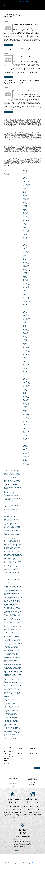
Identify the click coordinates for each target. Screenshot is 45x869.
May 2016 (25, 343)
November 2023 (26, 217)
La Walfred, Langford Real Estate (22, 132)
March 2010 (25, 446)
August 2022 (26, 238)
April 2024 (25, 210)
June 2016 (25, 342)
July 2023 (25, 223)
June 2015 (25, 358)
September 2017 (26, 321)
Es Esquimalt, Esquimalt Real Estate (22, 125)
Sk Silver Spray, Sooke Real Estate (11, 653)
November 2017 (26, 318)
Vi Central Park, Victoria (9, 700)
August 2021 (25, 255)
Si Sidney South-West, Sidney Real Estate (13, 643)
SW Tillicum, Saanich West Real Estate (12, 688)
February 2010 (26, 448)
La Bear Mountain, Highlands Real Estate (12, 540)
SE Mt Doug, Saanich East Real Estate (12, 628)
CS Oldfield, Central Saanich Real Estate (23, 121)
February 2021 (26, 263)
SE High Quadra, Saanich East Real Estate (13, 621)
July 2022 (25, 240)
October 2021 (26, 252)
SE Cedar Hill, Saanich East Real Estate (12, 615)
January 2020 (26, 282)
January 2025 (26, 198)
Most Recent (25, 170)
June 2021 (25, 258)
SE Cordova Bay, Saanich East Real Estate (13, 616)
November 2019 (26, 284)
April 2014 (25, 378)
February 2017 (26, 330)
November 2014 (26, 368)
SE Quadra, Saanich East (26, 144)
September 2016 (26, 337)
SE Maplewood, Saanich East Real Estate (30, 143)
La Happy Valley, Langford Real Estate (12, 550)
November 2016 (26, 335)
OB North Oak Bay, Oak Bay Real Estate (25, 139)
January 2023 (26, 231)
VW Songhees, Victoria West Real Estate (21, 162)
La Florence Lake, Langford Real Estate (12, 544)
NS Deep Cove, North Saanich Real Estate (19, 137)
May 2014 (25, 376)
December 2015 (26, 350)
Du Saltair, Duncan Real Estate (22, 124)
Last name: (32, 748)
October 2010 (26, 436)
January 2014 (26, 382)
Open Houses (7, 173)
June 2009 (25, 459)
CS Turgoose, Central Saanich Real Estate (23, 122)
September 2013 (26, 388)
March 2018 (25, 312)
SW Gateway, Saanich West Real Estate (12, 664)
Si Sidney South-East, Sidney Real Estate (33, 146)
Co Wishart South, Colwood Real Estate (29, 119)
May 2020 (25, 276)
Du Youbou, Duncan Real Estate (11, 519)
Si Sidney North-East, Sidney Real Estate (12, 639)
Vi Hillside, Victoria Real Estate (35, 158)
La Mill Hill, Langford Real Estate (26, 131)
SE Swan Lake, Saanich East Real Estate (21, 145)
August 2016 (25, 339)
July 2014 (25, 374)
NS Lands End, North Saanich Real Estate (31, 137)
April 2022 (25, 244)
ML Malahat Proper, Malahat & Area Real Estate (33, 134)
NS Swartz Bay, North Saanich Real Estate (31, 138)
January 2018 (26, 315)
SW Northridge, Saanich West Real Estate (24, 153)
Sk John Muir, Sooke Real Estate (12, 148)
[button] (4, 766)
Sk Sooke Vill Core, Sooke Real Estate (24, 149)
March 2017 (25, 329)
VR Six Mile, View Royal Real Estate (36, 161)
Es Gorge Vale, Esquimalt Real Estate (33, 125)
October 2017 (26, 319)
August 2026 (26, 171)
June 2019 (25, 291)
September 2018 (26, 304)
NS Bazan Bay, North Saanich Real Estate (32, 136)
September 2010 (26, 438)
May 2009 (25, 460)
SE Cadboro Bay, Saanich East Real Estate (13, 612)
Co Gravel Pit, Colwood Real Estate (11, 473)
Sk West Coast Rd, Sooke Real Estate (35, 149)
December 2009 (26, 450)
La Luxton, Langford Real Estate (16, 131)
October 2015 (26, 353)
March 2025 (25, 195)
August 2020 (26, 272)
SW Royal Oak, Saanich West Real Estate (12, 682)
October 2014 (26, 369)
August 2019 (25, 289)
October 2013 (26, 386)
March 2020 (25, 279)
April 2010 (25, 445)
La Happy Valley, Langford (9, 548)
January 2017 (26, 332)
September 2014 (26, 371)
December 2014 (26, 367)
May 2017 (25, 326)
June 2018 (25, 308)
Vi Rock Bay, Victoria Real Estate (11, 720)
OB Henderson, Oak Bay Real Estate (15, 139)
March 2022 (25, 245)
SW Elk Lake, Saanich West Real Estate (32, 150)
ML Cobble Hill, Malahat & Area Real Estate (20, 134)
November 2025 (26, 184)
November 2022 (26, 234)
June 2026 (25, 174)
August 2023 (26, 221)
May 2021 (25, 259)
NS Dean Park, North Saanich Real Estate (13, 589)
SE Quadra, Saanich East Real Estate (35, 144)
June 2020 (25, 275)
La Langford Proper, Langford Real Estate (13, 555)
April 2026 (25, 177)
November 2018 (26, 301)
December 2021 (26, 249)
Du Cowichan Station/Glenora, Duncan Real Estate (24, 123)
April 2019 (25, 294)
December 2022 (26, 233)
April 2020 (25, 277)
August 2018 (25, 305)
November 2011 (26, 418)
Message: (20, 758)
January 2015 (26, 365)
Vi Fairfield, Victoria (8, 707)
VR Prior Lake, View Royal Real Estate (25, 161)
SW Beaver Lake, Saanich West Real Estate (20, 150)
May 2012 (25, 410)
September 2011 (26, 421)
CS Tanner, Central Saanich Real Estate (11, 122)
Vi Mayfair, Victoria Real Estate (26, 159)
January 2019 (26, 298)
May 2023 (25, 226)
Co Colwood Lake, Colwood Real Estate (12, 471)
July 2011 (25, 424)
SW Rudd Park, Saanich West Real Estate (13, 684)
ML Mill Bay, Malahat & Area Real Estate (12, 577)
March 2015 (25, 362)
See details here (16, 26)
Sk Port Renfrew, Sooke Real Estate (22, 148)
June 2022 (25, 241)
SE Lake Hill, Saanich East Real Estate (12, 622)
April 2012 (25, 411)
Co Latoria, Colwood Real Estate (28, 117)
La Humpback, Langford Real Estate (11, 551)
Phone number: (33, 753)
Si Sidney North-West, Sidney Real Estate (21, 146)
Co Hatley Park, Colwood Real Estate (9, 117)
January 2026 (26, 181)
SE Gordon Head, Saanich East (10, 618)
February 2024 (26, 213)
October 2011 (26, 420)
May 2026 (25, 175)
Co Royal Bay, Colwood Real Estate (12, 118)
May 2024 (25, 209)
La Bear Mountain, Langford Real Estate (12, 541)
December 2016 (26, 333)
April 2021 (25, 261)
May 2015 (25, 360)
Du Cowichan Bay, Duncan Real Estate (11, 123)
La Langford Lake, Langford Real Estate (12, 554)
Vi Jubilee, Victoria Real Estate (17, 159)
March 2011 (25, 429)
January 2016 (26, 348)
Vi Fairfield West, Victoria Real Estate (32, 157)
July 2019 (25, 290)
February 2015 (26, 364)
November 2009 (26, 452)
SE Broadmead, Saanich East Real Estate (12, 611)
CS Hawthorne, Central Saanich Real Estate (23, 120)
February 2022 (26, 247)
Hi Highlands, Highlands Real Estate (11, 534)
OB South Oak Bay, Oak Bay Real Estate (12, 603)
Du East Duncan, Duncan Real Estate (12, 513)
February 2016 (26, 347)
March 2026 (25, 178)
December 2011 (26, 417)
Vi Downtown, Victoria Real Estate (11, 157)
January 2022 (26, 248)
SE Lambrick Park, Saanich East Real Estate (17, 143)
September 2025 (26, 187)
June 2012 (25, 409)
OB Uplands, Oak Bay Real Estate (11, 604)
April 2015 (25, 361)
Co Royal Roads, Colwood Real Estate (23, 118)
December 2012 (26, 400)
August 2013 (25, 389)
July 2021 (25, 256)
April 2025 (25, 194)
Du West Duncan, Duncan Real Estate (32, 124)
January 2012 (26, 415)
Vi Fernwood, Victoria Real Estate (20, 158)
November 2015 (26, 351)
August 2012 (25, 406)
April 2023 (25, 227)
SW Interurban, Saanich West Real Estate (25, 152)
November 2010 (26, 435)
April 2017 (25, 328)
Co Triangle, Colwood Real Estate (11, 484)
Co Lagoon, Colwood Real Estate (18, 117)
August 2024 (26, 205)
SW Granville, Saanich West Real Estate (13, 152)
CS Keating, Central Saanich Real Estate (11, 121)
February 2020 (26, 280)
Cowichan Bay (37, 119)
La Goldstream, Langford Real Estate (12, 547)
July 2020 (25, 273)
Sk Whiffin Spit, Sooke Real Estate (8, 150)
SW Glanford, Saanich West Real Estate (28, 151)
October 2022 (26, 235)
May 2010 (25, 443)
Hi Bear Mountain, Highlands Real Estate (12, 530)
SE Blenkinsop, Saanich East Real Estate (12, 610)
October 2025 (26, 185)
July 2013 (25, 390)
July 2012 (25, 407)
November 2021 (26, 251)
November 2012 (26, 402)
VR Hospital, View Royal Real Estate (14, 161)
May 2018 (25, 309)
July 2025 (25, 189)
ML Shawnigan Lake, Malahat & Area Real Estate (21, 135)
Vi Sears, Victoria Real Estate (31, 160)
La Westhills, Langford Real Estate (32, 132)
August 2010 (25, 439)
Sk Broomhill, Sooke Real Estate (29, 147)
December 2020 (26, 266)
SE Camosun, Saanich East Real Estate (12, 614)
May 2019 (25, 293)
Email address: (21, 753)
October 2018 (26, 302)
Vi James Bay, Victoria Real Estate (11, 714)
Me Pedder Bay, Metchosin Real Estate (12, 570)
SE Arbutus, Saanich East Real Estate (12, 608)
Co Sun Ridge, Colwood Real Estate (33, 118)
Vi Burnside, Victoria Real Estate (10, 699)
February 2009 (26, 463)
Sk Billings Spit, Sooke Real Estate (20, 147)
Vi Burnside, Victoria (8, 697)
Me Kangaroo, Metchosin (9, 565)
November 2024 (26, 201)
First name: (21, 748)
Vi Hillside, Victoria (28, 158)
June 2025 (25, 191)
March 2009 (25, 462)
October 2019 (26, 286)
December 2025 (26, 182)
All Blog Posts (7, 170)
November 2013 (26, 385)
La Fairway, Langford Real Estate (11, 543)
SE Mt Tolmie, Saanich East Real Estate (16, 144)
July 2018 (25, 307)
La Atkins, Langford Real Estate (10, 538)
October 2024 (26, 202)
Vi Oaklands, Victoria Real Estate (35, 159)
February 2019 (26, 297)
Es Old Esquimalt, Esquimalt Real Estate (20, 126)
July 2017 (25, 323)
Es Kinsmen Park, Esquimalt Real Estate (12, 524)
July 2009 (25, 457)
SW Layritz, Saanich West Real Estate (12, 672)
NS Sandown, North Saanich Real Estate (19, 138)
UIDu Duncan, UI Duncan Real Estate (12, 693)
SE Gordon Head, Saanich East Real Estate (13, 619)
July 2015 (25, 357)
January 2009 (26, 464)
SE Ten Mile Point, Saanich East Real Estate (34, 145)
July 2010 (25, 441)
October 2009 (26, 453)
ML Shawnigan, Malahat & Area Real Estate (35, 135)
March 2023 (25, 228)
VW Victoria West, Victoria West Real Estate (33, 162)
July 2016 (25, 340)
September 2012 (26, 404)
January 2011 (25, 432)
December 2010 (26, 434)
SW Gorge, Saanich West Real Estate (12, 668)
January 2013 (26, 399)
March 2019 (25, 295)
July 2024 (25, 206)
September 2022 (26, 237)
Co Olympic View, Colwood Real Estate (12, 478)
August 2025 (26, 188)
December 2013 (26, 383)
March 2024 (25, 212)
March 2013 (25, 396)
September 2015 (26, 354)
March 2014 (25, 379)
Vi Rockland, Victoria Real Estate (17, 160)
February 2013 (26, 397)
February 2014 (26, 381)
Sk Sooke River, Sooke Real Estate (14, 149)
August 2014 (25, 372)
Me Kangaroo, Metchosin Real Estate (12, 133)
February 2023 (26, 230)
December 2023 (26, 216)
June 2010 (25, 442)
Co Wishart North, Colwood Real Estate (18, 119)
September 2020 (26, 270)
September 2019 (26, 287)
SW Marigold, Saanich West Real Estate (11, 153)
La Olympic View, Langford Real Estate (12, 559)
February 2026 (26, 180)
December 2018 (26, 300)
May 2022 (25, 242)
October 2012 (26, 403)
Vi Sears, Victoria (24, 160)
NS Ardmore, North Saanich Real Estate (20, 136)
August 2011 (25, 422)
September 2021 (26, 254)
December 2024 (26, 199)
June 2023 (25, 224)
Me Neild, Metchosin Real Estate (13, 86)
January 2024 (26, 215)
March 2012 (25, 413)
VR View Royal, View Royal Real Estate (9, 162)
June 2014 (25, 375)
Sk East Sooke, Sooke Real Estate (11, 647)
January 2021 (26, 265)
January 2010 (26, 449)
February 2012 (26, 414)
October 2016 (26, 336)
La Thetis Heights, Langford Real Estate (11, 132)
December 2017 (26, 316)
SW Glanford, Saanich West (18, 151)
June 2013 (25, 392)
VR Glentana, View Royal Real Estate (12, 725)
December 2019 (26, 283)
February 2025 (26, 196)
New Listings (6, 171)
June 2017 (25, 325)
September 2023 (26, 220)
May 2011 (25, 427)
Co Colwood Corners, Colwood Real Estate (13, 470)
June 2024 (25, 208)
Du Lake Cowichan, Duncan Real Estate (11, 124)
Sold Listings (6, 174)
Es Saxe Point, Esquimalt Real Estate (12, 529)
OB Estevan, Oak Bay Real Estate (11, 598)
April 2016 (25, 344)
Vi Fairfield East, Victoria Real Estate (21, 157)
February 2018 (26, 314)
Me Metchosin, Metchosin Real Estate (23, 133)
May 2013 (25, 393)
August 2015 (25, 355)
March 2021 (25, 262)
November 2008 (26, 466)
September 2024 (26, 203)
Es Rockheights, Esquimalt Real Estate (32, 126)
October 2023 (26, 219)
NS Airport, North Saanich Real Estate (9, 136)
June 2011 (25, 425)
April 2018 (25, 311)
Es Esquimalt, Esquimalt (13, 125)
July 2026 (25, 173)
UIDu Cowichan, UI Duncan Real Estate (12, 692)
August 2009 (26, 456)
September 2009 (26, 455)
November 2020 (26, 268)
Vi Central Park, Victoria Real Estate (11, 702)
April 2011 (25, 428)
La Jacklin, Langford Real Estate (11, 552)
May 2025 (25, 192)
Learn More (7, 819)
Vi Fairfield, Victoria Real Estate (10, 158)
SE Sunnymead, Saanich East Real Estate (10, 145)
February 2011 (26, 431)
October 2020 (26, 269)
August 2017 (25, 322)
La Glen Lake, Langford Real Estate (11, 545)
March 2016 (25, 346)
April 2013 (25, 395)
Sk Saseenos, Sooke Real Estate (31, 148)
